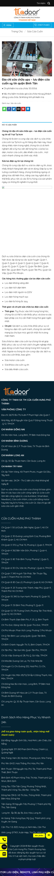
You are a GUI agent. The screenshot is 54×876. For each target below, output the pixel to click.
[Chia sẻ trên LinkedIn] (28, 109)
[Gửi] (49, 3)
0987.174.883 (44, 25)
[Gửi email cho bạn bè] (18, 109)
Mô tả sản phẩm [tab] (9, 125)
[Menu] (49, 835)
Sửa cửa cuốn (35, 31)
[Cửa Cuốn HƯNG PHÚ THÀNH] (27, 14)
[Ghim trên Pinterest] (23, 109)
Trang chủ (17, 31)
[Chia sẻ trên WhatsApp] (4, 109)
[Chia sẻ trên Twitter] (14, 109)
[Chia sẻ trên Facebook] (9, 109)
